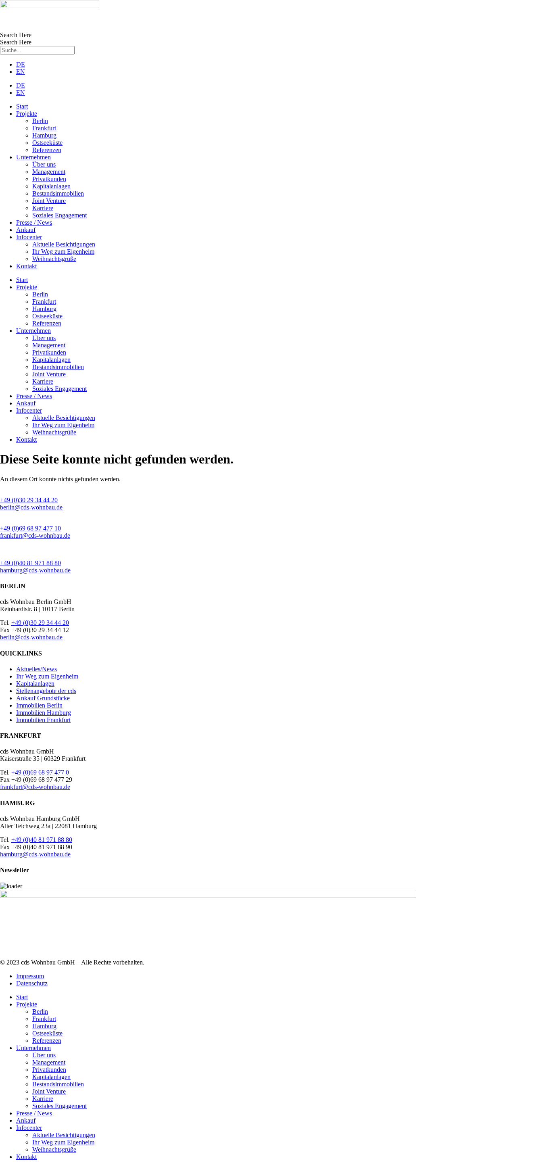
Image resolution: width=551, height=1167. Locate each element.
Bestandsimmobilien (58, 193)
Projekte (26, 113)
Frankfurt (44, 128)
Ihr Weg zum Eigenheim (63, 251)
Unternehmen (33, 157)
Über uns (44, 164)
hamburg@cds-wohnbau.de (35, 570)
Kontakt (26, 266)
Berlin (40, 120)
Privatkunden (49, 178)
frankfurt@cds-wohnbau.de (35, 535)
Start (22, 106)
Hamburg (44, 135)
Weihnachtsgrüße (54, 258)
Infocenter (29, 237)
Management (48, 171)
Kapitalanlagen (51, 186)
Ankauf (25, 229)
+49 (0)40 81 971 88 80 (30, 562)
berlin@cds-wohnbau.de (31, 507)
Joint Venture (49, 200)
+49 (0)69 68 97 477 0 (40, 772)
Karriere (42, 208)
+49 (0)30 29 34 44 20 (29, 500)
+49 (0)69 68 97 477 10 (30, 528)
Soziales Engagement (59, 215)
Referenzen (46, 149)
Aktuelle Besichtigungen (63, 244)
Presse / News (34, 222)
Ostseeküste (47, 142)
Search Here (15, 34)
